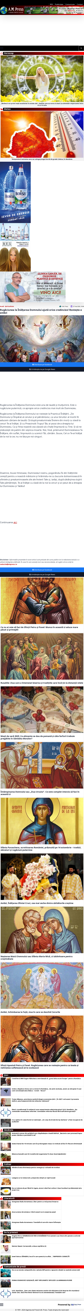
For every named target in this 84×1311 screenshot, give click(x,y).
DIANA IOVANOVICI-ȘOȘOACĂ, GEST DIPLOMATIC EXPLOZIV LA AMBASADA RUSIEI (42, 1280)
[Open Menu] (1, 48)
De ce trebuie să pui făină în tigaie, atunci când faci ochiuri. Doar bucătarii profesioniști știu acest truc (47, 1189)
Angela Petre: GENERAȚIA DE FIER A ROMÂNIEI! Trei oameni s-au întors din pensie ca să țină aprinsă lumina (46, 1236)
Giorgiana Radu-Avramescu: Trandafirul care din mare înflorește (36, 1222)
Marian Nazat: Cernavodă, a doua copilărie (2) (29, 1246)
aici (15, 522)
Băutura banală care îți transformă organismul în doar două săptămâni (39, 1154)
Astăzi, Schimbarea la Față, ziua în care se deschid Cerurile (30, 1012)
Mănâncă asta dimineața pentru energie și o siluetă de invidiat (36, 1167)
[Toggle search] (81, 48)
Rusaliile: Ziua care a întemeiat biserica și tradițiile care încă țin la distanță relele (42, 683)
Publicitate (59, 4)
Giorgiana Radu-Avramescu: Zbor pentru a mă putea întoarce (35, 1201)
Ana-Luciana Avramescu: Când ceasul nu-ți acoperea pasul (34, 1212)
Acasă (2, 306)
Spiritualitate (9, 306)
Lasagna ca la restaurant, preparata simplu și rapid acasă (33, 1178)
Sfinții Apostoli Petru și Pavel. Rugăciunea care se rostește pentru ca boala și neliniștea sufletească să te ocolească (39, 1066)
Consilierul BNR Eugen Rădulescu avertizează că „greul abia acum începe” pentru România (46, 1078)
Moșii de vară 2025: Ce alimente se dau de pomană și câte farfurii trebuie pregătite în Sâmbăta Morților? (38, 737)
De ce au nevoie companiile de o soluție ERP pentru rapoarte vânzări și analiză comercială (46, 1270)
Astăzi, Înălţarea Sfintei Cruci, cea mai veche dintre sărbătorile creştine (37, 903)
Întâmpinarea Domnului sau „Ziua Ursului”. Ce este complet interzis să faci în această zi (40, 793)
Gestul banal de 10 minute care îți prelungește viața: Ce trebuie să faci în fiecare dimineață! (47, 1144)
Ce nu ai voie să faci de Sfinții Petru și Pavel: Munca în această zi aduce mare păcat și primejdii (39, 628)
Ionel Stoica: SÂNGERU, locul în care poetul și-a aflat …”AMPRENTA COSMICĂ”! (41, 1256)
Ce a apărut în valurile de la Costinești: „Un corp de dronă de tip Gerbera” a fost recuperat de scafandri (47, 1121)
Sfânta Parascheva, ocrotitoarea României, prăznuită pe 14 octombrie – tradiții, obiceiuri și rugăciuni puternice (41, 848)
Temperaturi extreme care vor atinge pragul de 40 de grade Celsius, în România (42, 159)
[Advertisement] (42, 30)
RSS (51, 4)
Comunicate (70, 4)
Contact (80, 4)
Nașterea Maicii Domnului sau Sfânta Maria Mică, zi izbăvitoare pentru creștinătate (37, 957)
